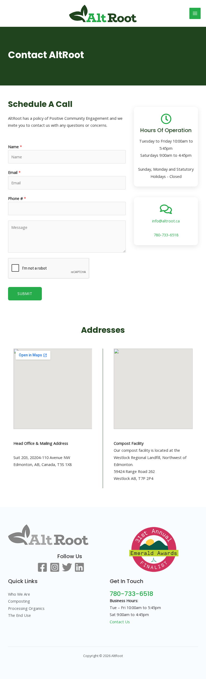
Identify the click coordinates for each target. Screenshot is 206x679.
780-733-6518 (166, 234)
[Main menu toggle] (195, 13)
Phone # (17, 198)
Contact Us (120, 621)
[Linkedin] (79, 567)
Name (15, 146)
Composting (19, 601)
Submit (24, 293)
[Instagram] (55, 567)
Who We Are (19, 594)
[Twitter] (67, 567)
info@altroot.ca (166, 220)
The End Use (19, 615)
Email (14, 172)
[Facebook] (42, 567)
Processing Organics (26, 608)
